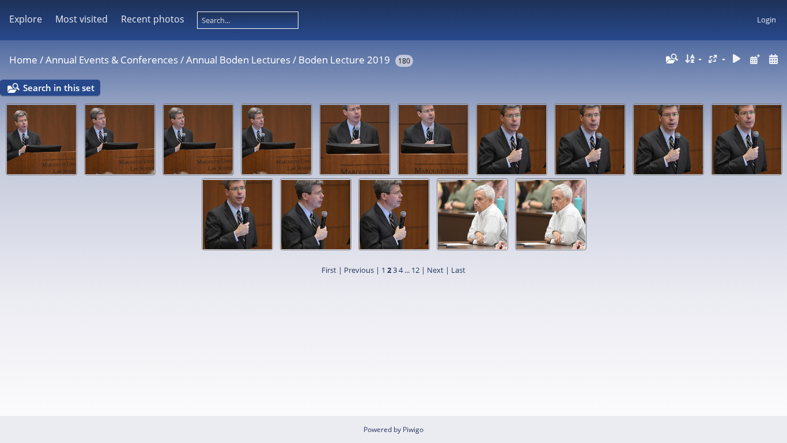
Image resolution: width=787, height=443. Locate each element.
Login (766, 19)
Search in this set (58, 87)
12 (415, 270)
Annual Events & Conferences (112, 59)
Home (23, 59)
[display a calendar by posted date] (755, 59)
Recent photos (152, 19)
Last (458, 270)
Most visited (81, 19)
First (328, 270)
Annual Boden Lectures (238, 59)
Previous (359, 270)
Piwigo (413, 429)
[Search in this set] (671, 59)
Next (435, 270)
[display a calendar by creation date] (773, 59)
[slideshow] (737, 59)
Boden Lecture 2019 (344, 59)
